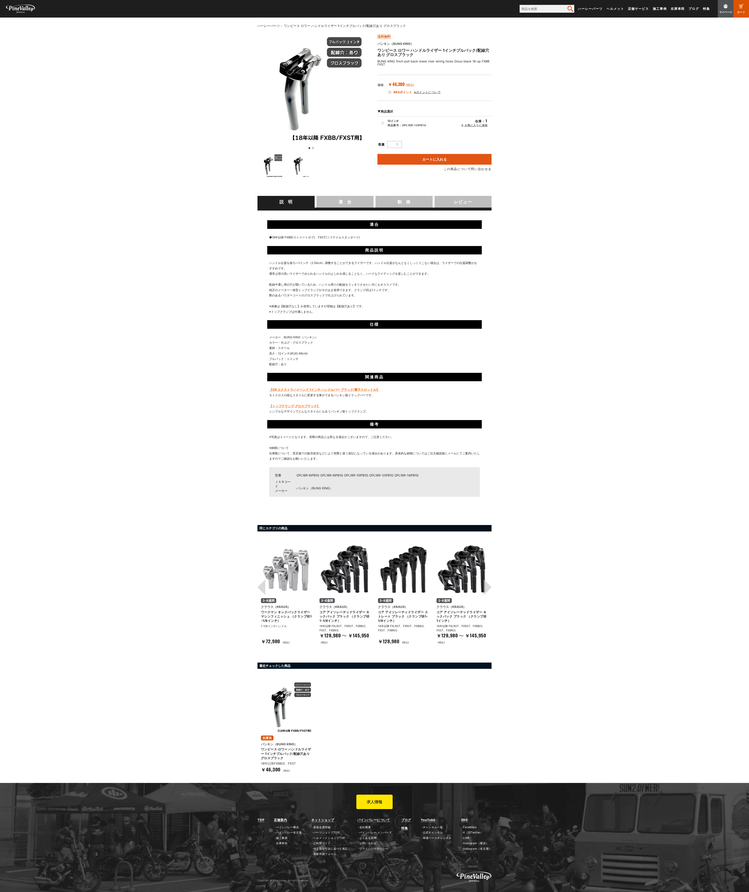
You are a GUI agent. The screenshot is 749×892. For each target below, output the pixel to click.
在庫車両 (678, 9)
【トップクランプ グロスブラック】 (294, 406)
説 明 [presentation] (286, 201)
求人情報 (374, 802)
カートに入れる (434, 159)
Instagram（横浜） (476, 843)
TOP (260, 820)
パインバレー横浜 (287, 827)
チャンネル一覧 (433, 827)
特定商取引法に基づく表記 (330, 848)
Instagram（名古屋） (477, 848)
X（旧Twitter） (473, 832)
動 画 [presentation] (404, 201)
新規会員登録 (322, 827)
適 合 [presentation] (345, 201)
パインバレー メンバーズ (375, 832)
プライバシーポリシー (373, 848)
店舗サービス (638, 9)
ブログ (694, 9)
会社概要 (365, 827)
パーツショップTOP (326, 832)
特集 (706, 9)
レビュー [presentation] (463, 201)
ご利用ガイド (322, 843)
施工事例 (660, 9)
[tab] (286, 202)
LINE (466, 838)
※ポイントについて (427, 92)
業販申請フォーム (324, 854)
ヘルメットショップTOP (329, 838)
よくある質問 (368, 838)
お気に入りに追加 (476, 125)
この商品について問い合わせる (468, 169)
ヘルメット (615, 9)
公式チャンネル (433, 832)
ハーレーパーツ (590, 9)
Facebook (470, 827)
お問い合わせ (368, 843)
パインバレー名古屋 (289, 832)
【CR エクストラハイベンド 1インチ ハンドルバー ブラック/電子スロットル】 (324, 390)
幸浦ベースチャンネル (437, 838)
